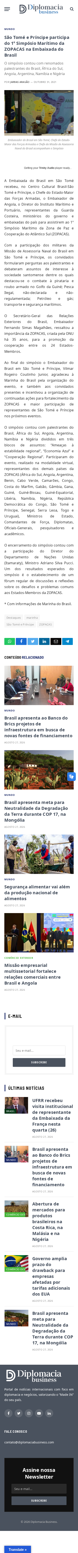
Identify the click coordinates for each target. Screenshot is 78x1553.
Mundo (9, 29)
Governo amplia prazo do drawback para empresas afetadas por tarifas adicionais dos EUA (51, 1276)
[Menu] (7, 9)
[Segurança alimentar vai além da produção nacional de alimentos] (39, 854)
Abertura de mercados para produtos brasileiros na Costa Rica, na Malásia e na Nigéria (48, 1221)
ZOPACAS (45, 624)
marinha (32, 618)
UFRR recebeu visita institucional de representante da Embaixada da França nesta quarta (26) (52, 1115)
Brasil (10, 1111)
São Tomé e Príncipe (20, 624)
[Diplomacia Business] (41, 9)
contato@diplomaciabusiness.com (29, 1442)
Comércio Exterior (18, 957)
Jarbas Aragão (19, 82)
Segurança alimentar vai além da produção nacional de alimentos (37, 892)
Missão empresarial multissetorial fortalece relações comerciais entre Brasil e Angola (32, 974)
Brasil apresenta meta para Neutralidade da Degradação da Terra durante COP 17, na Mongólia (36, 811)
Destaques (13, 618)
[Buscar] (71, 9)
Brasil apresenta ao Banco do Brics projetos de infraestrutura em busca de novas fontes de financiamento (38, 727)
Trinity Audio (46, 167)
